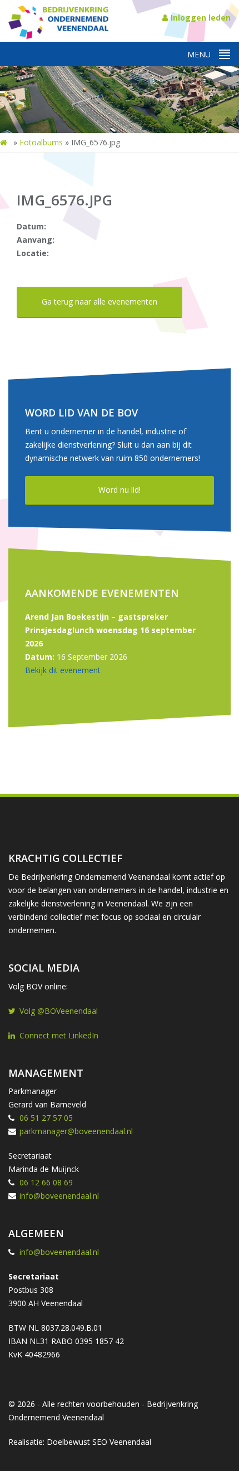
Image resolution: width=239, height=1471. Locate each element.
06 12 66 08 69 (46, 1182)
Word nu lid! (119, 489)
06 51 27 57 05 (46, 1117)
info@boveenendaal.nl (59, 1195)
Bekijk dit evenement (63, 670)
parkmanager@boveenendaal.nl (76, 1131)
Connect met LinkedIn (58, 1035)
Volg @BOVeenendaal (58, 1011)
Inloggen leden (201, 17)
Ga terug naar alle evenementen (99, 301)
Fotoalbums (41, 142)
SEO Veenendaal (121, 1441)
